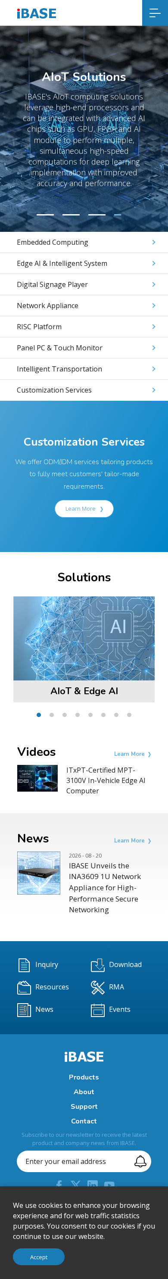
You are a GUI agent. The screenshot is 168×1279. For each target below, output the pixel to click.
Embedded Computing (52, 242)
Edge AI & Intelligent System (62, 263)
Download (125, 964)
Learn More (81, 508)
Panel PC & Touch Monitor (60, 348)
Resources (52, 987)
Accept (38, 1257)
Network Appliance (47, 305)
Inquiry (46, 964)
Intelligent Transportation (59, 369)
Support (84, 1106)
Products (84, 1077)
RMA (116, 987)
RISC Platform (39, 326)
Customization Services (54, 390)
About (84, 1092)
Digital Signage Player (52, 284)
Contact (84, 1121)
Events (120, 1009)
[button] (45, 214)
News (44, 1009)
